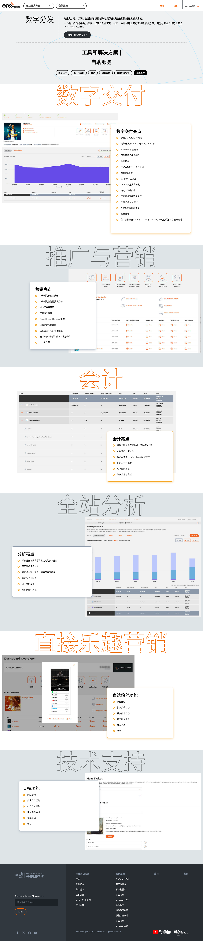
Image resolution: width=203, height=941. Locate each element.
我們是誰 (120, 873)
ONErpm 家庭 (122, 879)
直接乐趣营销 (123, 73)
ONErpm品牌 (122, 926)
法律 (156, 873)
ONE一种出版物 (83, 900)
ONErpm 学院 (122, 900)
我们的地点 (121, 884)
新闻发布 (120, 905)
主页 (78, 879)
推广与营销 (79, 73)
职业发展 (120, 894)
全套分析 (106, 73)
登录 (162, 6)
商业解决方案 (82, 873)
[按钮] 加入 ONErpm (77, 35)
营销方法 (80, 894)
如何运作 (80, 884)
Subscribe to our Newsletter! (30, 896)
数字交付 (62, 73)
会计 (93, 73)
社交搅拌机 (121, 889)
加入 (176, 6)
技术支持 (140, 73)
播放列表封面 (122, 910)
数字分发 (80, 889)
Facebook (17, 932)
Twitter (23, 932)
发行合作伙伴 (122, 915)
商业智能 (80, 905)
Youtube (35, 932)
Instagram (29, 932)
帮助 (186, 873)
